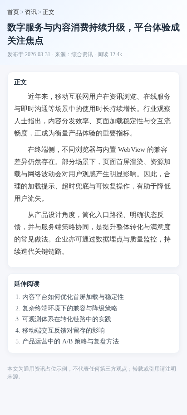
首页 (13, 12)
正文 (48, 12)
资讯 (31, 12)
